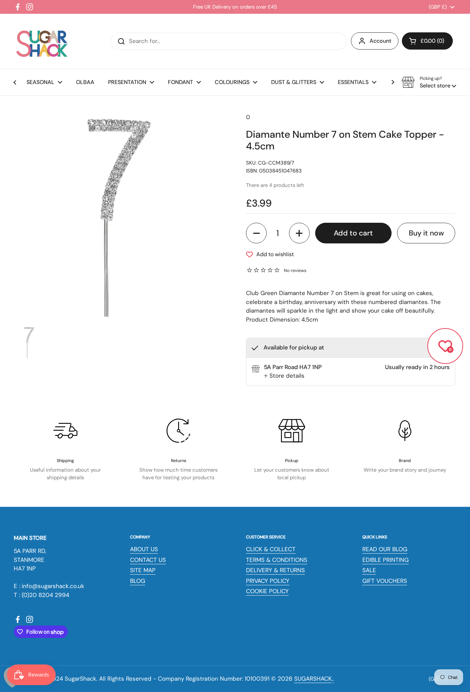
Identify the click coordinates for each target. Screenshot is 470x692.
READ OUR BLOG (384, 549)
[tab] (284, 375)
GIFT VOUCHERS (384, 581)
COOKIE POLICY (267, 591)
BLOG (137, 581)
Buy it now (426, 233)
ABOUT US (144, 549)
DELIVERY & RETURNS (275, 570)
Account (380, 40)
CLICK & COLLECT (271, 549)
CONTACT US (148, 560)
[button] (427, 41)
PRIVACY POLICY (267, 581)
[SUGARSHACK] (41, 41)
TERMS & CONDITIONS (276, 560)
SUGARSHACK (313, 678)
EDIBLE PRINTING (385, 560)
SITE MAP (143, 570)
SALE (369, 570)
